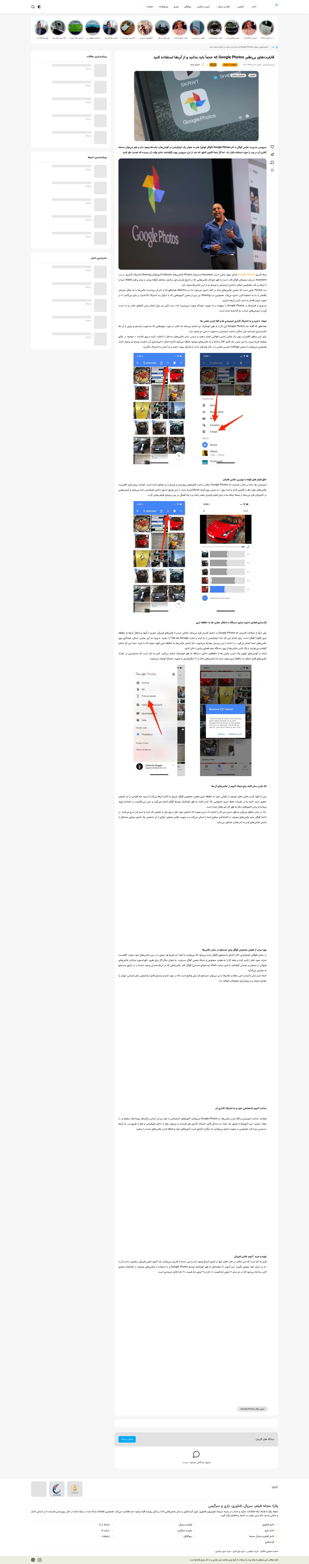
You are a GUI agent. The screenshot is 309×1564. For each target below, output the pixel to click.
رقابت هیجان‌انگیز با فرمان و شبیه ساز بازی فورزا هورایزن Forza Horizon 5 (214, 38)
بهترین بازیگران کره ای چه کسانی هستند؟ (70, 116)
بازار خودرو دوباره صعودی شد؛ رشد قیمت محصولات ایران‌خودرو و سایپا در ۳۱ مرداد (65, 185)
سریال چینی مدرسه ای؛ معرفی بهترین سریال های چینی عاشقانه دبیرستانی (63, 135)
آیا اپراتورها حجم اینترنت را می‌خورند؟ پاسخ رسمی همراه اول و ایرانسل (63, 202)
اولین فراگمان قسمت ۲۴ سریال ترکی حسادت (40, 38)
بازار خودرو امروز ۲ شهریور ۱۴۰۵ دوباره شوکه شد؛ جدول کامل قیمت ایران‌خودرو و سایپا (63, 320)
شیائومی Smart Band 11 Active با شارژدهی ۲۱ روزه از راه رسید (63, 286)
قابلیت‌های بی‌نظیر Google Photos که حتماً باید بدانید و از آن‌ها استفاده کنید (238, 47)
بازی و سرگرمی (203, 7)
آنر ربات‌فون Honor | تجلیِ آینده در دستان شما (266, 38)
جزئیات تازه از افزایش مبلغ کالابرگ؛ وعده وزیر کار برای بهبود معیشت (64, 336)
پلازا (273, 47)
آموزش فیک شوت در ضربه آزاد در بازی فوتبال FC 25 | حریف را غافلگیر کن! (75, 38)
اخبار (254, 6)
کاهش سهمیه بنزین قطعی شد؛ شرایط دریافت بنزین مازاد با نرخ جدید (65, 303)
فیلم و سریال (223, 6)
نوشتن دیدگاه (127, 1439)
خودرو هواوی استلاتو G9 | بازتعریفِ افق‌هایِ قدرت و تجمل (232, 38)
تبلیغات (149, 7)
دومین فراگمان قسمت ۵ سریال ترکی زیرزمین (249, 38)
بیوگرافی (187, 7)
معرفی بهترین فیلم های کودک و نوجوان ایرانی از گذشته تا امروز (63, 101)
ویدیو (176, 7)
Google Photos (246, 275)
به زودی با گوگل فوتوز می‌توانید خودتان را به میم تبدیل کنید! (191, 1525)
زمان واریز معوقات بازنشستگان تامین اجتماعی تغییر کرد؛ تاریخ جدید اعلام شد (65, 219)
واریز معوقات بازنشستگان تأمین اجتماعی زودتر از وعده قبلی (64, 169)
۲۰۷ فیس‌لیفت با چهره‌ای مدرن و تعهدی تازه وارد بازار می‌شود (64, 236)
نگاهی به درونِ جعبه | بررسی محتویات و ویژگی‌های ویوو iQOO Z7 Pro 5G (197, 38)
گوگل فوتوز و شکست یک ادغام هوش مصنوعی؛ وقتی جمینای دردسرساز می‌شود (251, 1527)
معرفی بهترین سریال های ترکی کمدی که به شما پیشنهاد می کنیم (63, 68)
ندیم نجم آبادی (268, 64)
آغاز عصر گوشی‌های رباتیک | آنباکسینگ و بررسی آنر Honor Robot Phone (58, 38)
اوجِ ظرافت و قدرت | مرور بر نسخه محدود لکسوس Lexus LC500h (162, 38)
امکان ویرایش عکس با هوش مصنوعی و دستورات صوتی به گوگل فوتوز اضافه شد (134, 1527)
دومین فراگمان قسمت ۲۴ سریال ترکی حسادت (110, 38)
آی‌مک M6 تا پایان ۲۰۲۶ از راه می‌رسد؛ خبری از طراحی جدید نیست (65, 269)
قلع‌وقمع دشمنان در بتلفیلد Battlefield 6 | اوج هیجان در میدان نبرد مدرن (145, 38)
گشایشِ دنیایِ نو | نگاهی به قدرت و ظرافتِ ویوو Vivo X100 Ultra (127, 38)
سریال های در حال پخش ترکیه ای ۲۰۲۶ (71, 83)
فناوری (241, 6)
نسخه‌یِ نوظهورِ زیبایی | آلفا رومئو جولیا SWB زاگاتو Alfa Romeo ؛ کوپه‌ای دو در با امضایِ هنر (93, 38)
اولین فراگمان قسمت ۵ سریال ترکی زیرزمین (180, 38)
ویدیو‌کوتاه (163, 7)
